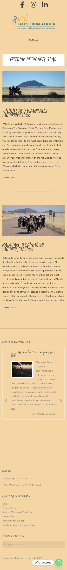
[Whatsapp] (58, 562)
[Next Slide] (61, 400)
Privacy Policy (9, 508)
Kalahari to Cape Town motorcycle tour (23, 247)
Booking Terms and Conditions (18, 512)
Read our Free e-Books (14, 520)
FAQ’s (5, 503)
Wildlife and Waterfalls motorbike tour (24, 113)
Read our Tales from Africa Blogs (18, 524)
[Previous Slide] (6, 400)
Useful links (8, 516)
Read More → (9, 177)
